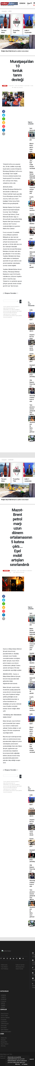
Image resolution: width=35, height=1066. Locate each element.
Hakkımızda (4, 965)
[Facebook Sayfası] (2, 958)
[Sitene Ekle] (24, 958)
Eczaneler (3, 1019)
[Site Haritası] (20, 958)
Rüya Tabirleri (4, 1044)
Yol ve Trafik (4, 1015)
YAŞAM (3, 1005)
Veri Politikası (4, 969)
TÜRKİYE (3, 997)
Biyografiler (4, 1042)
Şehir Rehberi (4, 1029)
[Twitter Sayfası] (4, 958)
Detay (18, 1064)
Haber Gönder (19, 969)
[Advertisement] (15, 151)
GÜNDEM (22, 3)
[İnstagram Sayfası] (8, 958)
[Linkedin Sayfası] (14, 958)
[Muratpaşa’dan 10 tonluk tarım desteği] (13, 99)
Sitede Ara (4, 1038)
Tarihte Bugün (5, 1023)
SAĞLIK (3, 1003)
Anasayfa (4, 11)
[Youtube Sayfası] (11, 958)
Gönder (20, 301)
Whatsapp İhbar (20, 967)
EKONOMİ (10, 459)
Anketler (3, 1040)
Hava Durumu (4, 1013)
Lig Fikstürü (4, 1021)
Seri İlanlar (4, 1027)
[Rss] (17, 958)
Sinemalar (4, 1025)
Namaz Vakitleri (5, 1017)
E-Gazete (3, 1001)
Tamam (25, 1064)
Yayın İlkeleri (4, 967)
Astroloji (3, 1046)
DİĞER (10, 11)
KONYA (3, 1007)
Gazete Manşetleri (6, 1031)
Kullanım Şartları (20, 965)
